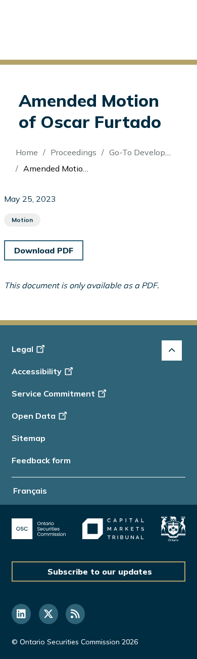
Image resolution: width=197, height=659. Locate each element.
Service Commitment (53, 393)
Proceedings (73, 152)
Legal (22, 349)
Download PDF (43, 250)
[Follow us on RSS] (75, 614)
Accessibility (37, 371)
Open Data (34, 416)
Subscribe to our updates (99, 571)
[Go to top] (172, 350)
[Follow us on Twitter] (48, 614)
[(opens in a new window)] (38, 528)
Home (27, 152)
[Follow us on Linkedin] (21, 614)
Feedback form (41, 460)
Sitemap (28, 438)
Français (30, 491)
